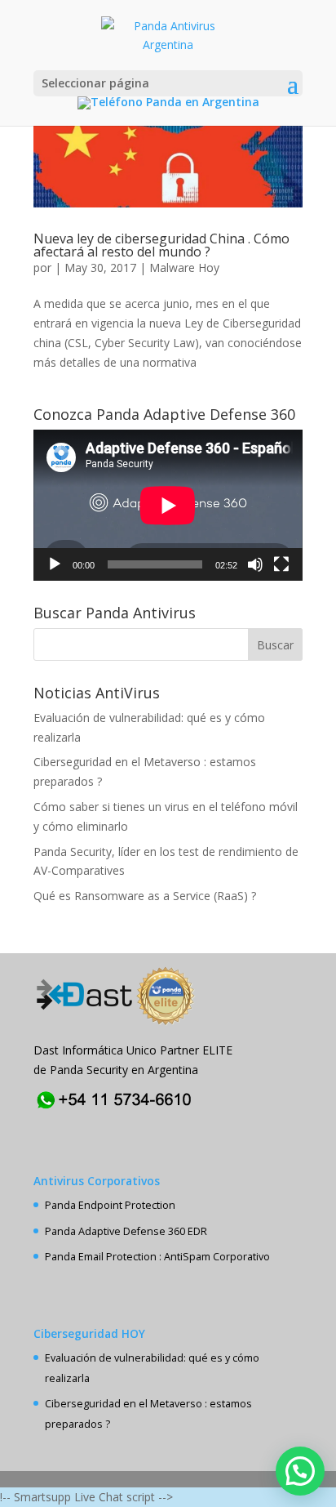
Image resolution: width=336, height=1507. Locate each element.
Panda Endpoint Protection (110, 1205)
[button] (300, 1471)
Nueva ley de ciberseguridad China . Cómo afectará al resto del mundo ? (161, 245)
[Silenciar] (255, 564)
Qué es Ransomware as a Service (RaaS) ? (144, 895)
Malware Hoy (184, 267)
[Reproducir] (54, 564)
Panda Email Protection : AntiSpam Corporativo (157, 1257)
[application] (168, 505)
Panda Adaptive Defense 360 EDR (126, 1231)
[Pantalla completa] (281, 564)
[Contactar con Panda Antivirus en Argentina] (115, 1110)
